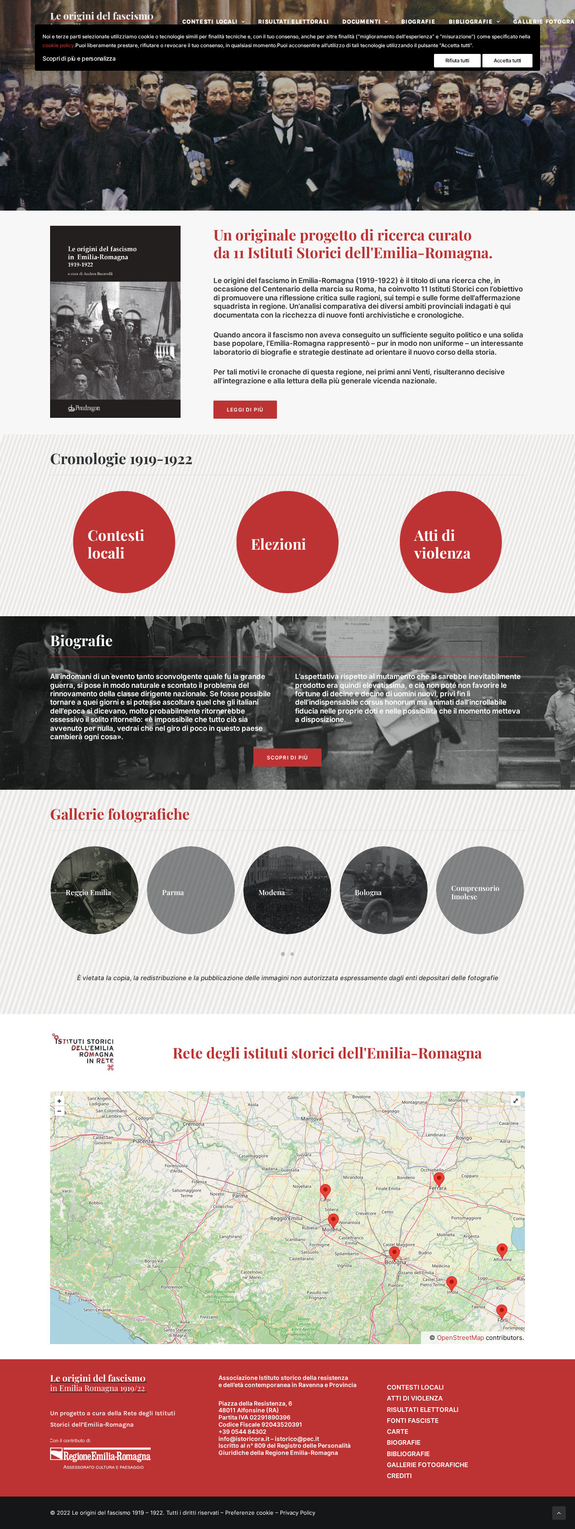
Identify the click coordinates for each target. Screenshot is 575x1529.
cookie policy (58, 45)
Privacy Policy (297, 1512)
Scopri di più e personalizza (79, 58)
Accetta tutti (507, 60)
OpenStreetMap (460, 1338)
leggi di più (245, 409)
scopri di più (288, 757)
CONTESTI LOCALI (210, 21)
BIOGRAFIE (418, 21)
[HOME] (98, 1383)
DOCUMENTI (361, 21)
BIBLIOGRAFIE (470, 21)
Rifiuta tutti (457, 60)
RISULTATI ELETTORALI (293, 21)
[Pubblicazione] (115, 322)
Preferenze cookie (249, 1512)
